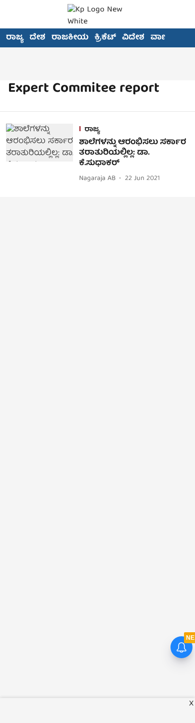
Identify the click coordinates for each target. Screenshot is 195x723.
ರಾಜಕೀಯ (70, 38)
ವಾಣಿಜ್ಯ (163, 38)
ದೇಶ (38, 38)
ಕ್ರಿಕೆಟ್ (105, 38)
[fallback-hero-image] (42, 154)
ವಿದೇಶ (133, 38)
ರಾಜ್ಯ (15, 38)
